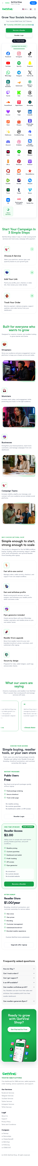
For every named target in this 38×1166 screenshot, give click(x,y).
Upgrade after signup (19, 945)
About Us (5, 1116)
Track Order (20, 41)
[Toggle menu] (35, 9)
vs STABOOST (6, 1147)
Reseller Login (19, 35)
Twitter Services (7, 1101)
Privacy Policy (6, 1121)
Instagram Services (8, 1104)
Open (33, 3)
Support (4, 1119)
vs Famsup (5, 1133)
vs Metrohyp (6, 1142)
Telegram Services (7, 1095)
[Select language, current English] (31, 9)
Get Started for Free (19, 1029)
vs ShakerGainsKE (7, 1139)
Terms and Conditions (9, 1124)
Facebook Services (8, 1093)
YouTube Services (7, 1098)
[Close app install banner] (2, 3)
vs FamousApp (6, 1136)
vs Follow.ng (6, 1145)
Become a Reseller (19, 30)
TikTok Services (7, 1107)
